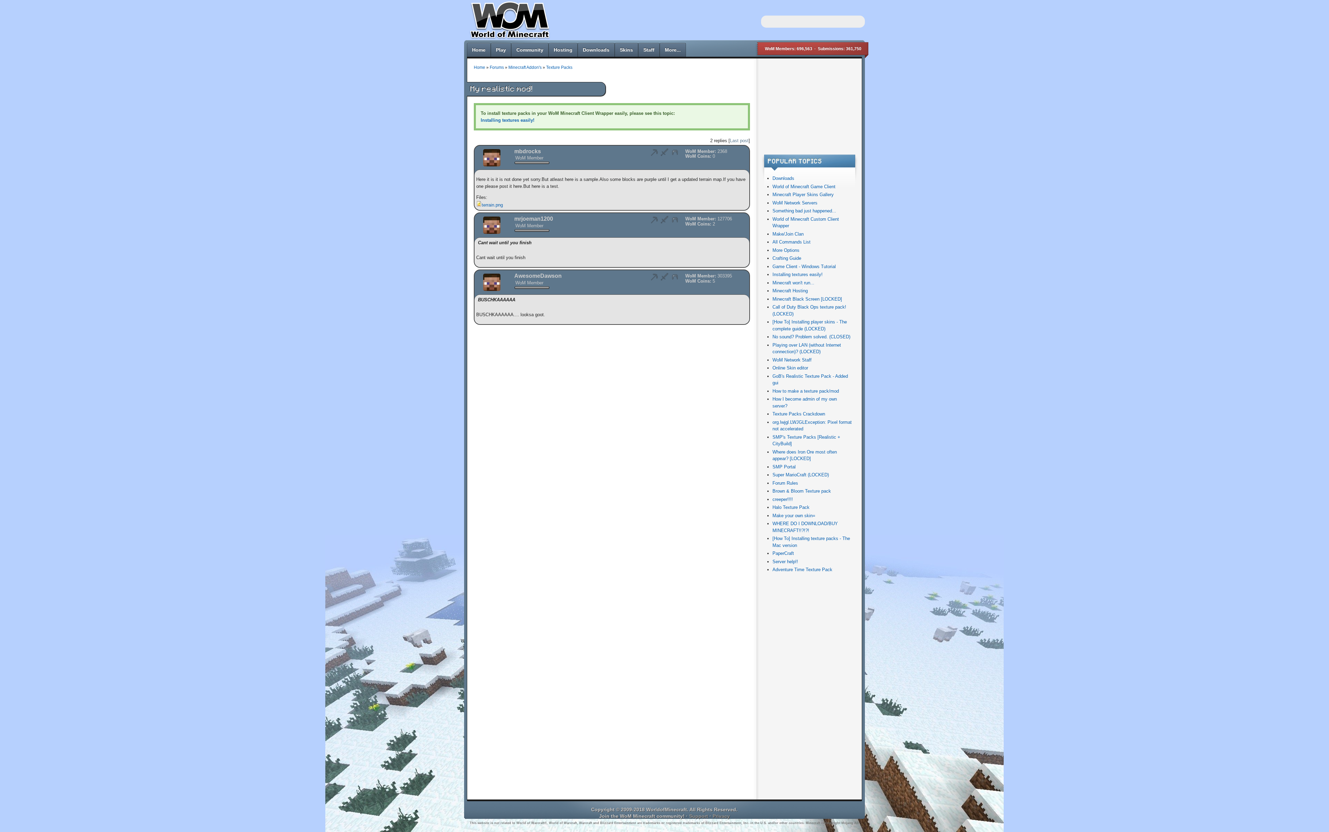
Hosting (563, 50)
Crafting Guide (786, 258)
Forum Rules (785, 483)
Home (479, 50)
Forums (497, 67)
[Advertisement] (809, 108)
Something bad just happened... (804, 210)
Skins (626, 50)
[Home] (508, 38)
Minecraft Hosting (790, 290)
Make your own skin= (793, 515)
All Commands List (791, 242)
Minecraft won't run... (793, 282)
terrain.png (492, 205)
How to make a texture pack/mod (805, 391)
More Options (785, 250)
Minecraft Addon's (525, 67)
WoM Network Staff (792, 360)
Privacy (721, 816)
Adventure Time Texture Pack (802, 569)
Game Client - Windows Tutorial (804, 266)
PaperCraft (783, 553)
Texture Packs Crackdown (798, 414)
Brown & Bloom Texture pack (801, 491)
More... (673, 50)
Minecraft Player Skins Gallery (803, 194)
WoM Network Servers (794, 202)
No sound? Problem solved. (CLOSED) (811, 336)
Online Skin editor (790, 368)
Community (529, 50)
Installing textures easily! (797, 274)
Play (501, 50)
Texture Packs (559, 67)
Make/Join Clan (788, 234)
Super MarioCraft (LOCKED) (800, 474)
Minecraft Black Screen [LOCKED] (807, 299)
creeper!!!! (782, 499)
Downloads (596, 50)
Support (698, 816)
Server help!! (785, 561)
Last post (739, 140)
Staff (648, 50)
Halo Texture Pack (791, 507)
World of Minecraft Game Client (803, 186)
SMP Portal (784, 466)
